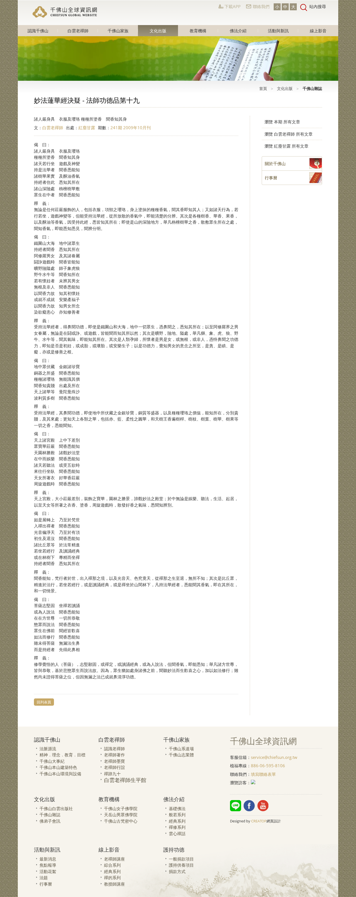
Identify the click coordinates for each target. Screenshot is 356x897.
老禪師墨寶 (114, 761)
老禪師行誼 (114, 767)
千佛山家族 (118, 30)
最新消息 (47, 859)
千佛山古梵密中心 (120, 821)
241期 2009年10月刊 (130, 127)
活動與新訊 (278, 30)
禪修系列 (177, 827)
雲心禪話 (177, 833)
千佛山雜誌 (49, 814)
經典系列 (177, 821)
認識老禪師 (114, 748)
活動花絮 (47, 871)
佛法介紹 (238, 30)
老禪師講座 (114, 859)
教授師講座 (114, 884)
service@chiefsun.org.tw (274, 757)
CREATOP (258, 820)
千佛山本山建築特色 (58, 767)
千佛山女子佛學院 (120, 808)
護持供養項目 (181, 865)
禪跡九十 (112, 773)
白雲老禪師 (78, 30)
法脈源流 (47, 748)
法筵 (43, 877)
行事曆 (45, 884)
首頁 (263, 88)
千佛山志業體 (181, 754)
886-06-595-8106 (268, 765)
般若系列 (177, 814)
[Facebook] (249, 805)
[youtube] (262, 805)
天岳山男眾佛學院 (120, 814)
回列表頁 (44, 702)
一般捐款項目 (181, 859)
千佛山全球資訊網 (65, 12)
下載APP (232, 6)
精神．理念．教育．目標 (62, 754)
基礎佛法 (177, 808)
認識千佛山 (38, 30)
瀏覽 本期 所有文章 (282, 121)
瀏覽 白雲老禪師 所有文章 (288, 134)
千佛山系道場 (181, 748)
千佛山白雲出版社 (56, 808)
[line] (235, 805)
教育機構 (198, 30)
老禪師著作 (114, 754)
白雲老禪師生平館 (125, 780)
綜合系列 (112, 865)
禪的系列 (112, 877)
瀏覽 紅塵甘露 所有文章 (286, 146)
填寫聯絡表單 (263, 774)
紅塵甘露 (86, 127)
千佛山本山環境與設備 (60, 773)
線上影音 (318, 30)
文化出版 (158, 30)
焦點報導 (47, 865)
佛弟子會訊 (49, 821)
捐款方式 (177, 871)
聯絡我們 (261, 6)
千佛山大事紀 (52, 761)
